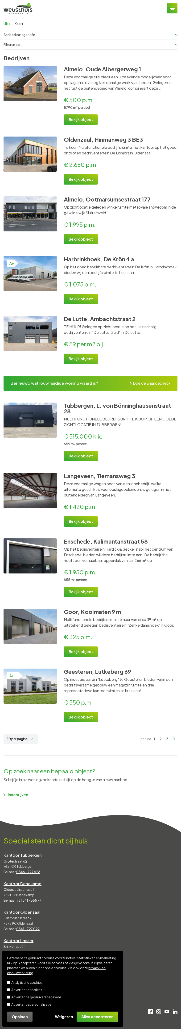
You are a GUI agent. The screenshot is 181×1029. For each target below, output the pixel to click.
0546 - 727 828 (28, 872)
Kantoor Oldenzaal (22, 912)
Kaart (19, 23)
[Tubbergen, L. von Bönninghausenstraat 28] (30, 420)
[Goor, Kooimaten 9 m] (30, 626)
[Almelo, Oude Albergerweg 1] (30, 83)
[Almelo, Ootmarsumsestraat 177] (30, 213)
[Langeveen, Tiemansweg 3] (30, 490)
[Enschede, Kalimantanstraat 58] (30, 555)
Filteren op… (13, 44)
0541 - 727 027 (28, 929)
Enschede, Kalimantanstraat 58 (106, 541)
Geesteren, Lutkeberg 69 (97, 671)
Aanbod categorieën (19, 34)
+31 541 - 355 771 (29, 900)
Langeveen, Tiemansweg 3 (99, 476)
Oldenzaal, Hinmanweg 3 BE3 (103, 139)
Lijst (7, 23)
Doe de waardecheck (151, 383)
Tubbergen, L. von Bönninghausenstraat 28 (117, 408)
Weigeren (64, 1016)
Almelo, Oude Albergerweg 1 (102, 69)
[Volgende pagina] (174, 739)
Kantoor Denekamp (22, 883)
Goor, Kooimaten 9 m (92, 611)
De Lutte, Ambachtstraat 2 (100, 319)
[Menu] (172, 8)
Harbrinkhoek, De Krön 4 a (99, 259)
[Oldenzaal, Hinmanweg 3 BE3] (30, 154)
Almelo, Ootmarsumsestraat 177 (107, 199)
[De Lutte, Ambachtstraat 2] (30, 333)
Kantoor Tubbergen (23, 855)
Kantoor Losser (18, 940)
